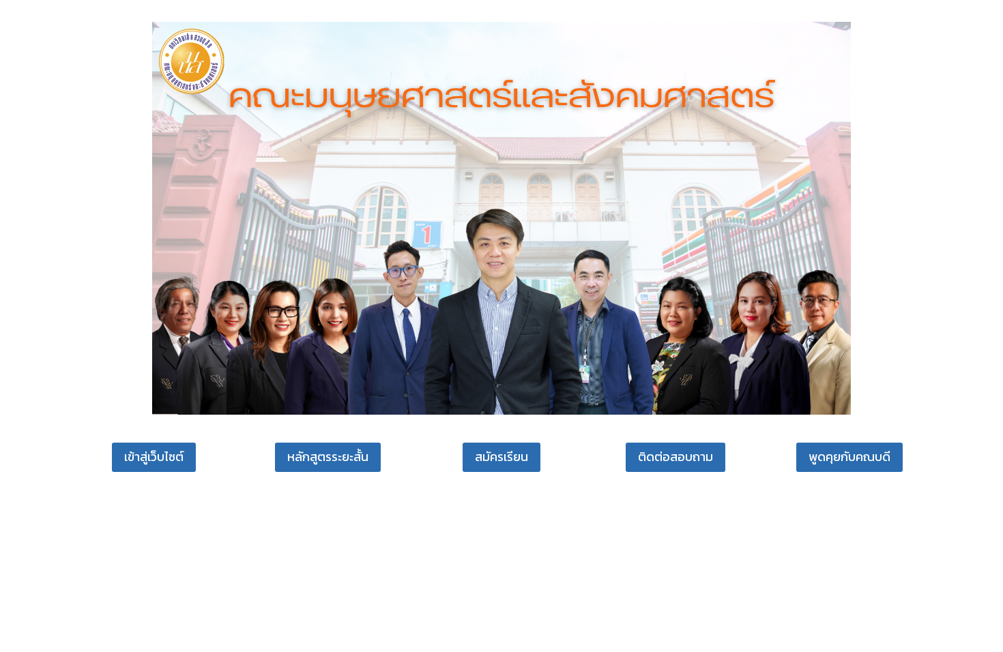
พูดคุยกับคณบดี (849, 456)
